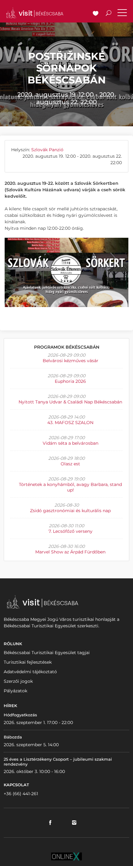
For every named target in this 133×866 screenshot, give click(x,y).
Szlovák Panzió (47, 149)
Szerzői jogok (18, 681)
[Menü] (122, 13)
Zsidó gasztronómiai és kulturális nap (70, 510)
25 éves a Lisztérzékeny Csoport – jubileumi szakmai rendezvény (58, 762)
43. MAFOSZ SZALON (70, 422)
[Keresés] (108, 14)
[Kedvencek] (95, 14)
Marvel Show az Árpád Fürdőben (70, 552)
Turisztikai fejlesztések (28, 662)
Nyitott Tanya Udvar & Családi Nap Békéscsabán (70, 402)
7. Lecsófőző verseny (70, 531)
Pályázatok (15, 691)
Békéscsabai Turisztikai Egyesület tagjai (47, 652)
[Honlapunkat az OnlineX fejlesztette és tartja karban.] (66, 856)
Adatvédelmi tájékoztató (30, 671)
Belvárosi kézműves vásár (70, 360)
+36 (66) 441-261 (21, 793)
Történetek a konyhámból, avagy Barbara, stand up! (70, 487)
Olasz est (70, 464)
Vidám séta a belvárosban (70, 443)
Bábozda (13, 736)
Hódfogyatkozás (20, 714)
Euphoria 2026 (70, 381)
